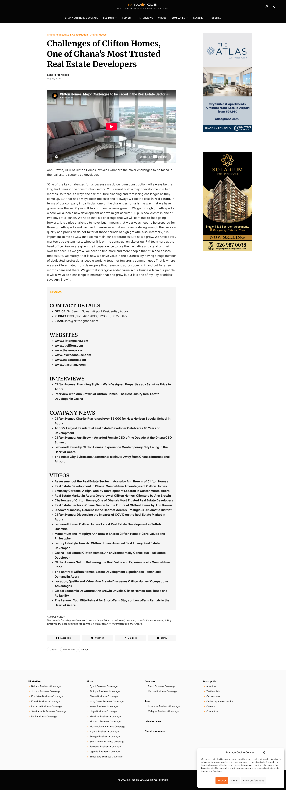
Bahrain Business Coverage (46, 686)
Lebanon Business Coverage (46, 706)
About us (211, 686)
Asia (147, 701)
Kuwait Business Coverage (45, 701)
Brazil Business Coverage (161, 686)
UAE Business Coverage (44, 716)
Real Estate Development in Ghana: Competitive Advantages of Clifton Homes (111, 486)
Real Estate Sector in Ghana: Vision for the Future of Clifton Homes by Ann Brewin (113, 505)
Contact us (212, 711)
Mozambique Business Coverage (107, 726)
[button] (263, 752)
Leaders (198, 18)
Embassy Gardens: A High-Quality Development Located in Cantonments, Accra (112, 491)
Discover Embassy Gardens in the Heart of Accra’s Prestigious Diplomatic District (113, 510)
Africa (89, 681)
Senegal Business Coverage (105, 736)
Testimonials (213, 691)
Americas (150, 681)
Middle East (34, 681)
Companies (178, 18)
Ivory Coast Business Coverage (106, 701)
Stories (216, 18)
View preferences (253, 780)
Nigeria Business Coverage (104, 731)
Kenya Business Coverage (104, 706)
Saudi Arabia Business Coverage (48, 711)
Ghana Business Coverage (81, 18)
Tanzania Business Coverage (105, 746)
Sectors (108, 18)
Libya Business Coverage (103, 711)
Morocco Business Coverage (105, 721)
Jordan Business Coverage (45, 691)
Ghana (53, 649)
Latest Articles (153, 721)
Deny (234, 780)
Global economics (155, 731)
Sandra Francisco (58, 74)
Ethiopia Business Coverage (105, 691)
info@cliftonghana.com (81, 321)
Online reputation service (219, 701)
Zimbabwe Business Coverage (106, 756)
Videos (162, 18)
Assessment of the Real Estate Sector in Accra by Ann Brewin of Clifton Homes (111, 481)
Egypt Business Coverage (104, 686)
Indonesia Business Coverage (164, 706)
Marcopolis (209, 681)
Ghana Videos (98, 34)
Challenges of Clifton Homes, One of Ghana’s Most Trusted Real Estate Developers (114, 500)
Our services (213, 696)
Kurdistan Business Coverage (47, 696)
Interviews (146, 18)
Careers (210, 706)
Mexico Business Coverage (162, 691)
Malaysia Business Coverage (163, 711)
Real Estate (69, 649)
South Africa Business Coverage (107, 741)
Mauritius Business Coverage (105, 716)
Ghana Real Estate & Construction (67, 34)
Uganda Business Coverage (105, 751)
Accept (221, 780)
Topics (126, 18)
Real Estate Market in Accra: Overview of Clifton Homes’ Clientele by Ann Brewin (113, 495)
